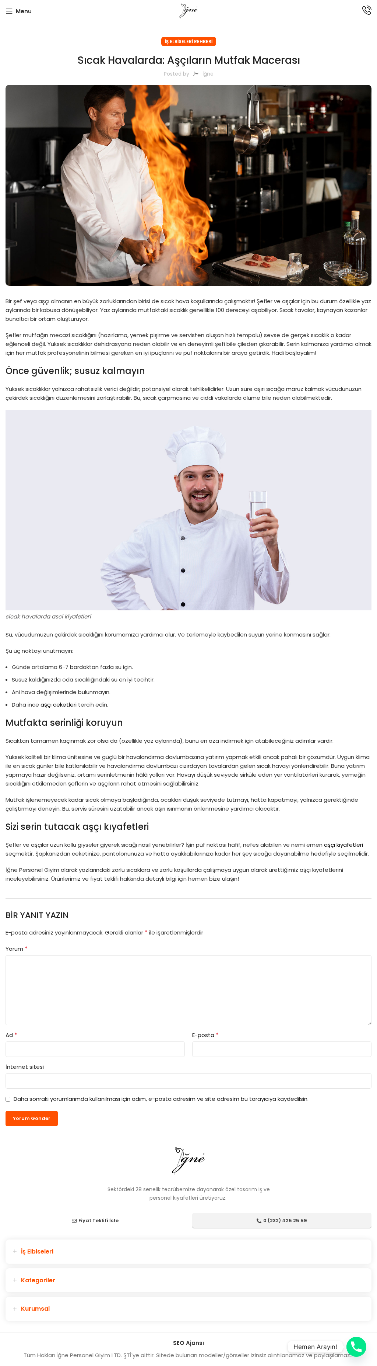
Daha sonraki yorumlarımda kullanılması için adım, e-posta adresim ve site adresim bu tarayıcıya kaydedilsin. (161, 1099)
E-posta (205, 1035)
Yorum (17, 948)
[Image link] (188, 1161)
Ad (11, 1035)
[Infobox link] (366, 11)
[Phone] (356, 1347)
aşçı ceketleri (58, 704)
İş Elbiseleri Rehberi (188, 41)
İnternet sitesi (25, 1067)
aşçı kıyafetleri (343, 845)
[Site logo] (188, 10)
